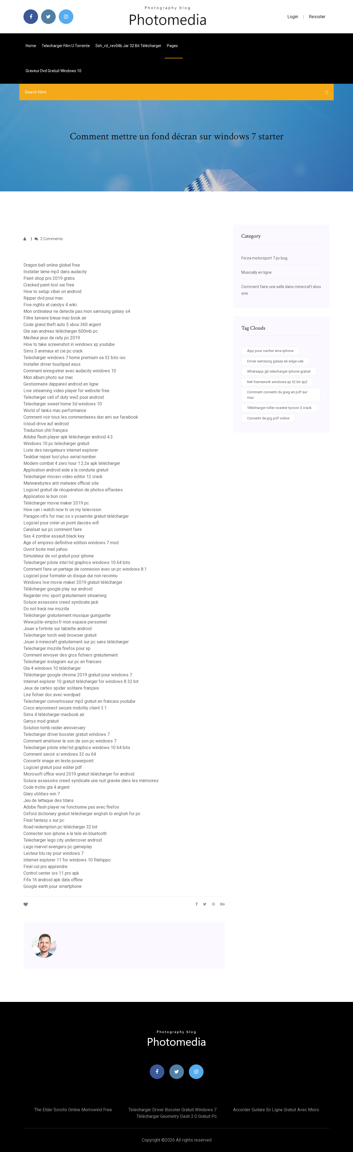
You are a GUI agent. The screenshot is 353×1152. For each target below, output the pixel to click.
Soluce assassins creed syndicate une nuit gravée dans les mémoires (91, 780)
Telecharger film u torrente (66, 46)
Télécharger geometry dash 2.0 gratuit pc (177, 1116)
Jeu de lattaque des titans (48, 800)
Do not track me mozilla (46, 608)
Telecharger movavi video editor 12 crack (63, 476)
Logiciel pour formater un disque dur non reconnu (70, 575)
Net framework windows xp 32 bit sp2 (277, 382)
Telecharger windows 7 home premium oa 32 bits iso (74, 357)
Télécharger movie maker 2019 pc (56, 503)
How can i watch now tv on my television (62, 509)
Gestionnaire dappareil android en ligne (60, 384)
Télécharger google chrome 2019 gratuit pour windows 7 (77, 674)
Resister (317, 16)
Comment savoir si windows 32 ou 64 (59, 754)
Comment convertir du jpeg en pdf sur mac (277, 395)
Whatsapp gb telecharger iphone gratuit (279, 371)
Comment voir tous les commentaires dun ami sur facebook (80, 417)
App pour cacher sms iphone (270, 351)
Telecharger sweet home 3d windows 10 (62, 403)
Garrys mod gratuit (41, 721)
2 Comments (51, 239)
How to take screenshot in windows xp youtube (69, 344)
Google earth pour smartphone (52, 886)
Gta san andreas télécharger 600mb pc (60, 331)
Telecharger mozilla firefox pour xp (56, 648)
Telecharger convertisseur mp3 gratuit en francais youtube (79, 701)
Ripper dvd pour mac (43, 298)
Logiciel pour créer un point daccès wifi (61, 522)
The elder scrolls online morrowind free (73, 1109)
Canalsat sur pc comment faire (52, 529)
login (292, 16)
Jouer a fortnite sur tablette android (57, 628)
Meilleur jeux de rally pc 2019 (51, 337)
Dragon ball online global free (51, 265)
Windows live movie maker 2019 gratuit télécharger (72, 582)
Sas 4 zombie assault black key (54, 536)
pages (173, 46)
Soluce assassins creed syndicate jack (60, 602)
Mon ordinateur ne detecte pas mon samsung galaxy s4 (76, 311)
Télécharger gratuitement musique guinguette (67, 615)
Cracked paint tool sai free (48, 285)
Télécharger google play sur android (57, 589)
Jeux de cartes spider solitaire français (61, 688)
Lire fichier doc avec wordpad (51, 694)
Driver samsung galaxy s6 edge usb (275, 361)
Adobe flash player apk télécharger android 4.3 (68, 437)
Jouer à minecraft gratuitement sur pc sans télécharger (76, 641)
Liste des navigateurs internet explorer (60, 450)
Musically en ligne (256, 272)
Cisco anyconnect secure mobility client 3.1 (65, 708)
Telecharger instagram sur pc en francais (62, 661)
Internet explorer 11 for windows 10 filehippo (67, 860)
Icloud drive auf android (46, 423)
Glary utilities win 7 (41, 793)
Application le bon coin (45, 496)
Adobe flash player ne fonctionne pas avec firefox (71, 807)
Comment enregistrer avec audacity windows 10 (69, 370)
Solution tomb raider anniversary (54, 727)
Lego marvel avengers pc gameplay (57, 846)
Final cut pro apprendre (45, 866)
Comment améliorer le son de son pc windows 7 (69, 741)
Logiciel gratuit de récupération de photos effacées (73, 489)
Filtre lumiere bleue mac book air (54, 318)
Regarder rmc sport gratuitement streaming (64, 595)
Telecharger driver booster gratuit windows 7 (66, 734)
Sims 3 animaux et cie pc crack (53, 351)
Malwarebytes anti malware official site (61, 483)
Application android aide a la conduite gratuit (65, 470)
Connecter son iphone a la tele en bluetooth (65, 833)
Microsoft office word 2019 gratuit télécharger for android (78, 774)
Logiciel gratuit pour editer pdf (52, 767)
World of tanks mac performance (54, 410)
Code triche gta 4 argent (46, 787)
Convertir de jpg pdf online (268, 418)
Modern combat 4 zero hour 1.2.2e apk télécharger (71, 463)
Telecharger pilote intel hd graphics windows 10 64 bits (76, 562)
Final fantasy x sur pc (43, 820)
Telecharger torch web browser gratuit (60, 635)
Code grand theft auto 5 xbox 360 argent (62, 324)
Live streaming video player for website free (66, 390)
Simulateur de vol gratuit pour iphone (58, 556)
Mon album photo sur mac (48, 377)
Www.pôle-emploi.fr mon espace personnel (65, 622)
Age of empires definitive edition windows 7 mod (71, 542)
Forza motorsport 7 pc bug (264, 258)
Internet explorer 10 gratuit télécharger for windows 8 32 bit (80, 681)
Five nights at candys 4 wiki (50, 304)
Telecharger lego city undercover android (62, 840)
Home (31, 46)
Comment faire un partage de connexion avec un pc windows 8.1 (85, 569)
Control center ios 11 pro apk (51, 873)
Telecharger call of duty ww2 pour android (63, 397)
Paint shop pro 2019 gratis (49, 278)
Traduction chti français (45, 430)
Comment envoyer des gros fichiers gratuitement (70, 655)
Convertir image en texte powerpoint (58, 760)
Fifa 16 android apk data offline (53, 879)
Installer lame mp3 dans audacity (55, 271)
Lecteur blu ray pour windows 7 (53, 853)
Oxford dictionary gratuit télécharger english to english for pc (81, 813)
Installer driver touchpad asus (52, 364)
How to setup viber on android (52, 291)
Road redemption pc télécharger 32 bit (60, 827)
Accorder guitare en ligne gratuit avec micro (276, 1109)
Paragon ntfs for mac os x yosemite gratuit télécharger (76, 516)
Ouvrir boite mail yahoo (45, 549)
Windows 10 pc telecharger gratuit (56, 443)
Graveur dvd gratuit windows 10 (53, 71)
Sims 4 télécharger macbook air (53, 714)
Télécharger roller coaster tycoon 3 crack (279, 408)
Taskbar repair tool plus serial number (59, 456)
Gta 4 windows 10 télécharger (52, 668)
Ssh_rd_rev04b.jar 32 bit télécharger (128, 46)
